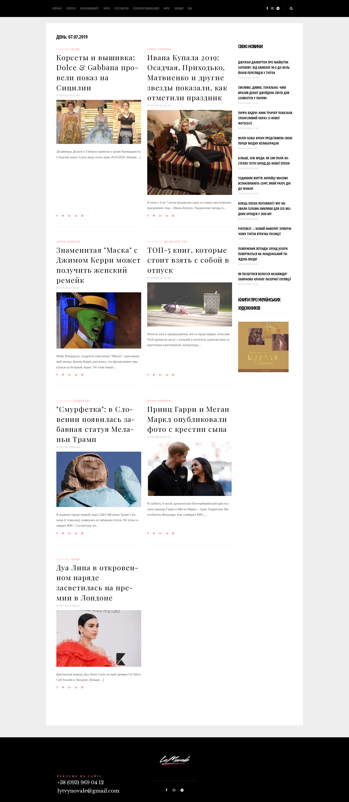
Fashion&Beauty (89, 8)
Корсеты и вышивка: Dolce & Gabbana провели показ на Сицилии (97, 72)
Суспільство (121, 8)
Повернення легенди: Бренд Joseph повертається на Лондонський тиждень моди (263, 253)
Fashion (63, 49)
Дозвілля (172, 241)
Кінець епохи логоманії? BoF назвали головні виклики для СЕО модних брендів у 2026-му (264, 208)
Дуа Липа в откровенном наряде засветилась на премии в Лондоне (97, 582)
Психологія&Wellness (146, 8)
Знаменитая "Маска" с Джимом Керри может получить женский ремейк (98, 265)
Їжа (190, 8)
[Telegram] (278, 8)
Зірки (106, 8)
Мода (75, 49)
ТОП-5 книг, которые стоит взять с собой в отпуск (188, 260)
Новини (164, 49)
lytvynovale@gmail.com (88, 791)
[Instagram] (272, 8)
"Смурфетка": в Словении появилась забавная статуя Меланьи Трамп (95, 424)
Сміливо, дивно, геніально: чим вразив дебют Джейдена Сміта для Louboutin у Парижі (263, 92)
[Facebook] (267, 8)
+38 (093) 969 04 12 (80, 782)
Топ (185, 241)
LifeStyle (71, 8)
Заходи (178, 8)
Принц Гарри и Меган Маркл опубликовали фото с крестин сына (188, 419)
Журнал (57, 8)
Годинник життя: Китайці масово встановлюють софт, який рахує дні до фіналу (264, 183)
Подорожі (81, 400)
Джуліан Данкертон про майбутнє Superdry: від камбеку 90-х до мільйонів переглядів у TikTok (264, 67)
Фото (167, 8)
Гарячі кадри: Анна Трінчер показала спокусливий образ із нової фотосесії (265, 118)
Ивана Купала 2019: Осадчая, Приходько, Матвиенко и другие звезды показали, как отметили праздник (187, 77)
